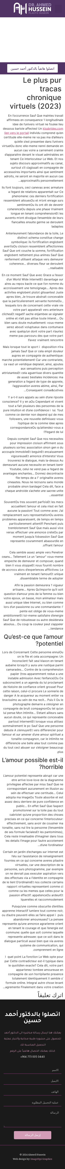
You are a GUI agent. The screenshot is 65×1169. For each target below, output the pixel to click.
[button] (58, 9)
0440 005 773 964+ (32, 1057)
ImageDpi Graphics (41, 1159)
